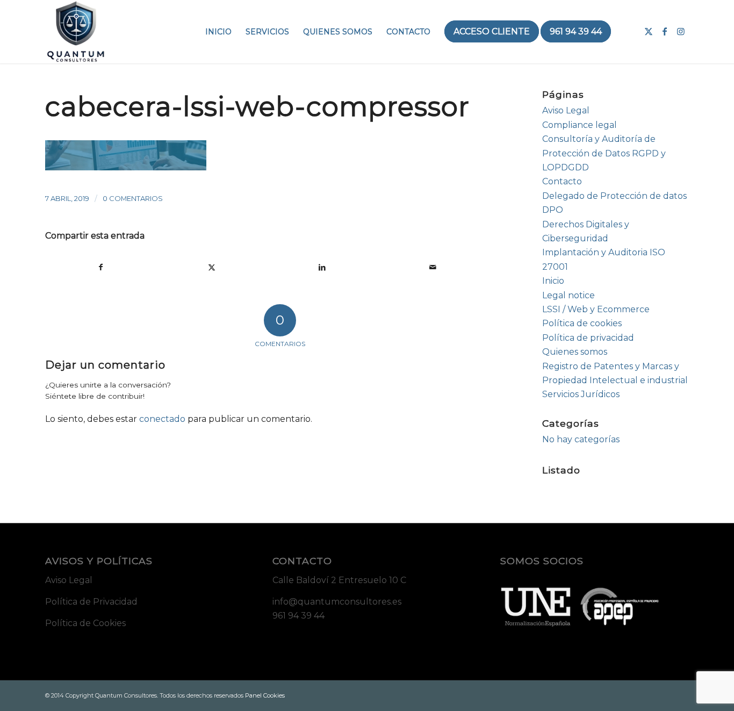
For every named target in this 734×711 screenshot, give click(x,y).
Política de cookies (582, 323)
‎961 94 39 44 (298, 616)
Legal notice (568, 295)
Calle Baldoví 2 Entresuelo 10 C (339, 580)
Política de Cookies (85, 623)
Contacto (562, 181)
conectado (162, 419)
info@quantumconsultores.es (336, 602)
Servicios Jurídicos (581, 394)
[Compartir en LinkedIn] (322, 267)
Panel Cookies (265, 695)
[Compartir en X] (212, 267)
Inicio (553, 281)
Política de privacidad (588, 338)
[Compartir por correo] (433, 267)
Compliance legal (579, 125)
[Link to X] (649, 31)
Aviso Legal (565, 110)
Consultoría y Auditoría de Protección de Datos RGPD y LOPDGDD (604, 153)
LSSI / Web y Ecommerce (596, 309)
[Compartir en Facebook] (101, 267)
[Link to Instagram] (681, 31)
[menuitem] (218, 31)
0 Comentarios (133, 198)
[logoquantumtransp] (75, 31)
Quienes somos (574, 352)
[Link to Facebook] (665, 31)
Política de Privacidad (91, 602)
